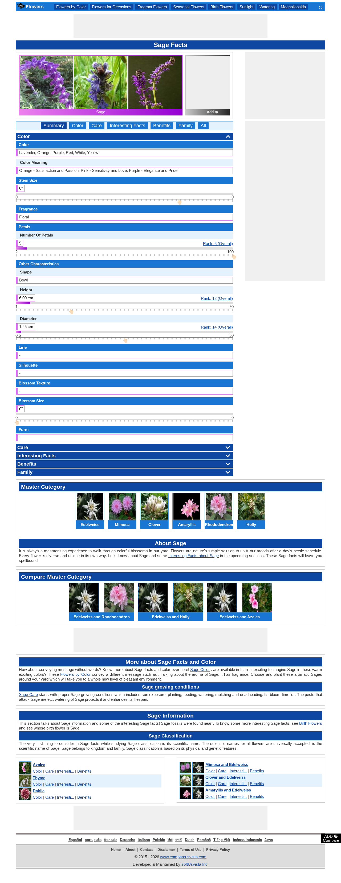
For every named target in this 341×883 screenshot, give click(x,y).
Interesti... (65, 771)
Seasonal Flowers (188, 7)
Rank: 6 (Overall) (218, 243)
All (203, 126)
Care (96, 126)
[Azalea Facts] (25, 767)
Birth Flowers (221, 7)
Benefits (161, 126)
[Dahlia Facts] (25, 794)
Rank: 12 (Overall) (217, 298)
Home (116, 850)
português (93, 840)
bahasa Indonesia (247, 840)
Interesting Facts (127, 126)
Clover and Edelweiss (225, 777)
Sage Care (28, 694)
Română (204, 840)
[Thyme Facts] (25, 780)
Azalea (39, 764)
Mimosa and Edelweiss (226, 764)
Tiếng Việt (221, 840)
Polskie (159, 840)
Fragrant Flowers (152, 7)
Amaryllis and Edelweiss (228, 790)
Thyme (39, 778)
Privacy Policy (218, 850)
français (110, 840)
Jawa (269, 840)
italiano (144, 840)
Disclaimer (166, 850)
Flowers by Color (71, 7)
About (130, 850)
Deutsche (127, 840)
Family (185, 126)
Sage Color (200, 669)
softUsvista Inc (194, 864)
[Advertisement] (170, 26)
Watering (267, 7)
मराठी (178, 840)
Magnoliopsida (293, 7)
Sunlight (246, 7)
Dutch (189, 840)
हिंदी (170, 840)
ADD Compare (331, 838)
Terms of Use (190, 850)
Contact (146, 850)
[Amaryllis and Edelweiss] (192, 793)
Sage (100, 112)
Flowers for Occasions (111, 7)
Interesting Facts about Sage (193, 555)
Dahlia (38, 791)
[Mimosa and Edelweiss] (192, 768)
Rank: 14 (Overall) (217, 327)
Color (77, 126)
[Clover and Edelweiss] (192, 780)
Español (75, 840)
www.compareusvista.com (183, 857)
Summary (53, 126)
